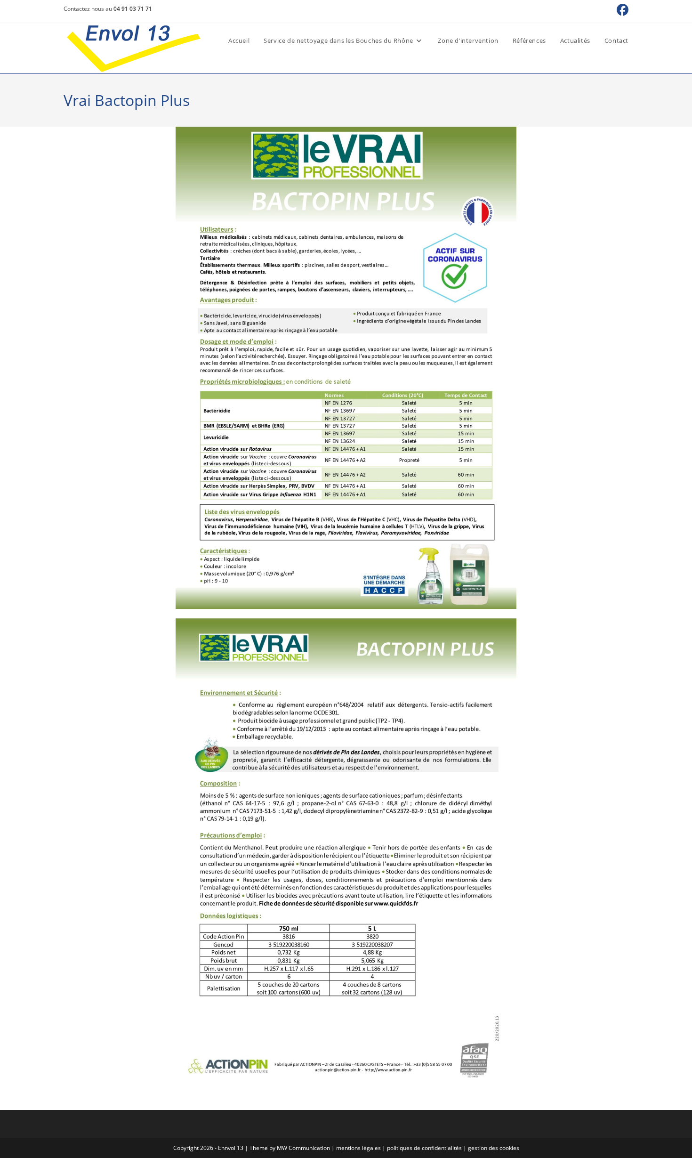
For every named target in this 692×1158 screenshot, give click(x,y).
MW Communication (303, 1148)
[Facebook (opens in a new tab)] (622, 10)
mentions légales (358, 1148)
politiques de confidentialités (424, 1148)
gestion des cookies (493, 1148)
